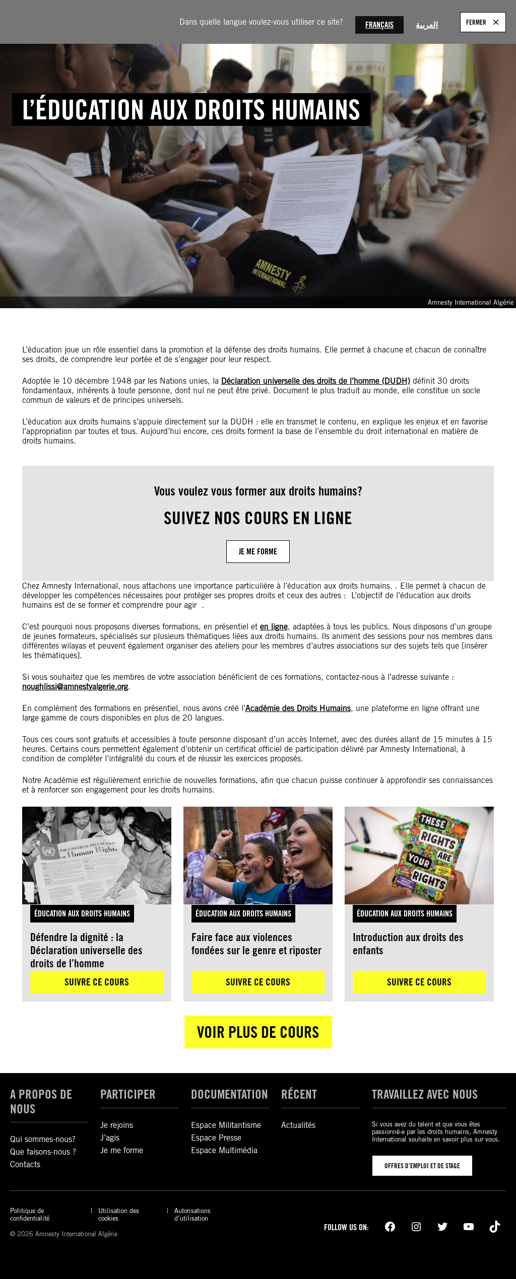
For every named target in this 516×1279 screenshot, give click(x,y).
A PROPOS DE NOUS (41, 1101)
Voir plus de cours (258, 1032)
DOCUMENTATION (229, 1094)
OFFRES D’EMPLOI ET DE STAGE (422, 1166)
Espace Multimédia (224, 1150)
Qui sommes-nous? (43, 1139)
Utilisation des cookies (118, 1214)
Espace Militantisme (226, 1125)
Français (379, 25)
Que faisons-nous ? (43, 1152)
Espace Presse (216, 1138)
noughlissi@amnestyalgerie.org (75, 686)
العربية (427, 25)
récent (299, 1094)
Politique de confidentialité (29, 1214)
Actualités (298, 1125)
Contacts (25, 1164)
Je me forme (258, 551)
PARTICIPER (128, 1094)
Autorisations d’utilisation (192, 1214)
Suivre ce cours (96, 982)
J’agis (109, 1138)
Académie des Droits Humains (298, 708)
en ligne (274, 626)
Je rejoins (116, 1125)
